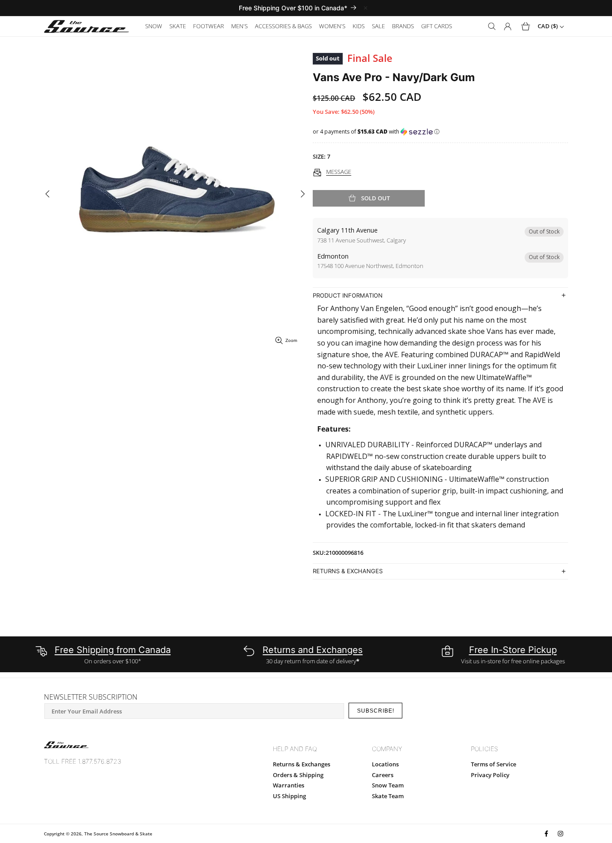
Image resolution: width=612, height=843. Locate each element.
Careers (382, 775)
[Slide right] (302, 194)
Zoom (291, 340)
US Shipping (289, 796)
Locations (385, 764)
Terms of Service (493, 764)
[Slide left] (47, 194)
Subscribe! (375, 711)
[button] (154, 26)
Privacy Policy (490, 775)
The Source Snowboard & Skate (118, 833)
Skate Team (388, 796)
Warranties (288, 785)
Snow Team (388, 785)
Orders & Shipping (298, 775)
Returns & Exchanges (301, 764)
